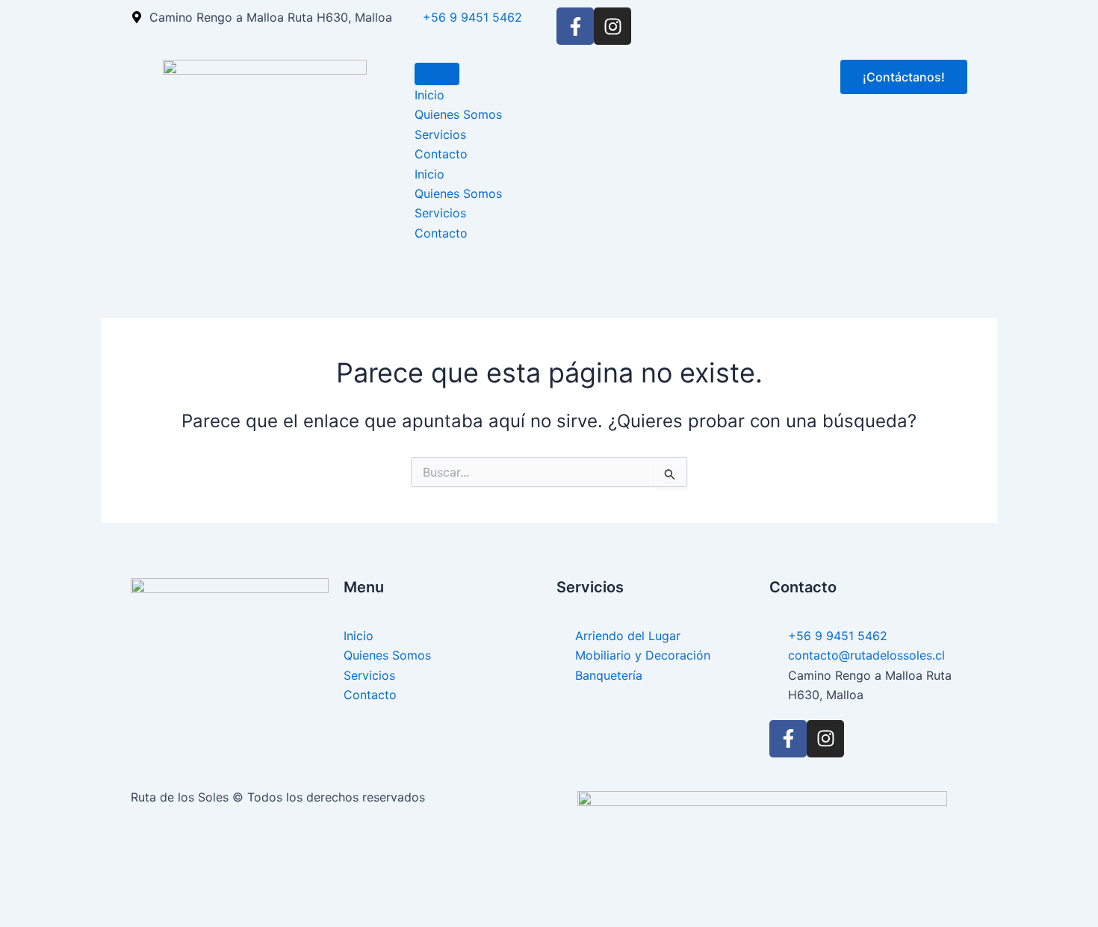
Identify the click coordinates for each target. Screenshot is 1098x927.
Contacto (441, 153)
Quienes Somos (458, 114)
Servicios (440, 134)
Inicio (429, 94)
